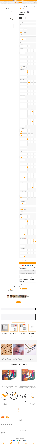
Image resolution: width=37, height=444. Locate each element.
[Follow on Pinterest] (7, 424)
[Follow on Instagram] (5, 424)
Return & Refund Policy (21, 421)
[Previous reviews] (19, 278)
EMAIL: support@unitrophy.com (22, 428)
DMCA (1, 433)
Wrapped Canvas (21, 284)
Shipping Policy (20, 420)
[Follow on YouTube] (9, 424)
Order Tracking (20, 419)
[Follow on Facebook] (1, 424)
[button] (20, 8)
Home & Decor (26, 283)
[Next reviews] (35, 278)
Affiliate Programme (3, 432)
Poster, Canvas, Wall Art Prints (31, 283)
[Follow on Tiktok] (11, 424)
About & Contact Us (3, 428)
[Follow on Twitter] (3, 424)
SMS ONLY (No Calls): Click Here (22, 430)
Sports (35, 283)
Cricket (23, 283)
